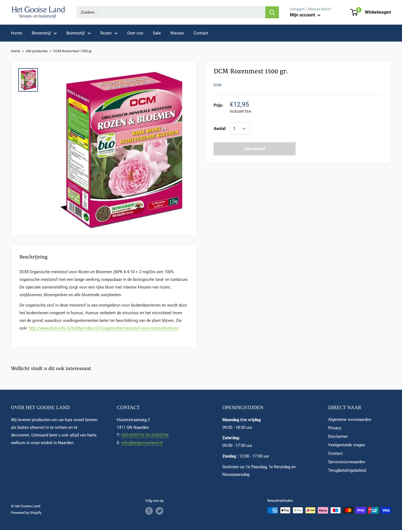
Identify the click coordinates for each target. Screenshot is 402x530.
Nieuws (177, 33)
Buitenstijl (75, 33)
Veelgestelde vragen (346, 444)
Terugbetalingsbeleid (347, 470)
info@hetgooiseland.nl (141, 442)
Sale (157, 33)
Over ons (135, 33)
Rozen (106, 33)
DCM (217, 85)
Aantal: (220, 128)
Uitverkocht (254, 149)
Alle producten (37, 51)
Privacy (334, 428)
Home (16, 33)
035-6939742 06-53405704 (144, 435)
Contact (201, 33)
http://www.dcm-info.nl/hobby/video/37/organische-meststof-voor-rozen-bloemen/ (104, 328)
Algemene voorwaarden (349, 419)
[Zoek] (272, 12)
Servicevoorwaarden (346, 461)
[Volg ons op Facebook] (149, 511)
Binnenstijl (41, 33)
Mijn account (303, 15)
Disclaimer (338, 436)
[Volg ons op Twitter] (159, 511)
